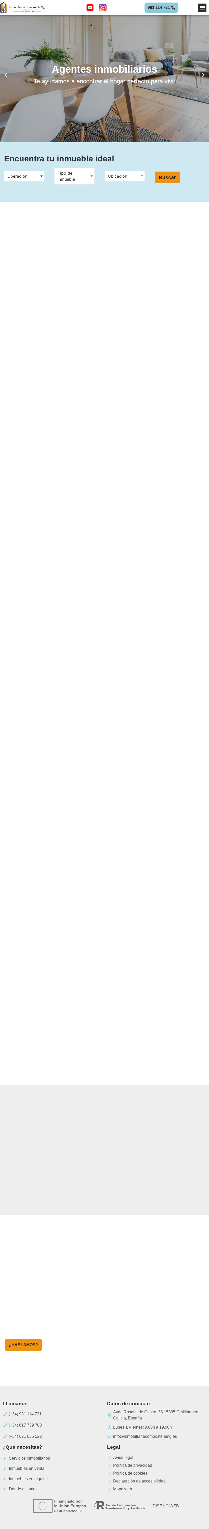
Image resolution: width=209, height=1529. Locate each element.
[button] (202, 8)
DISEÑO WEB (166, 1506)
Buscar (167, 177)
